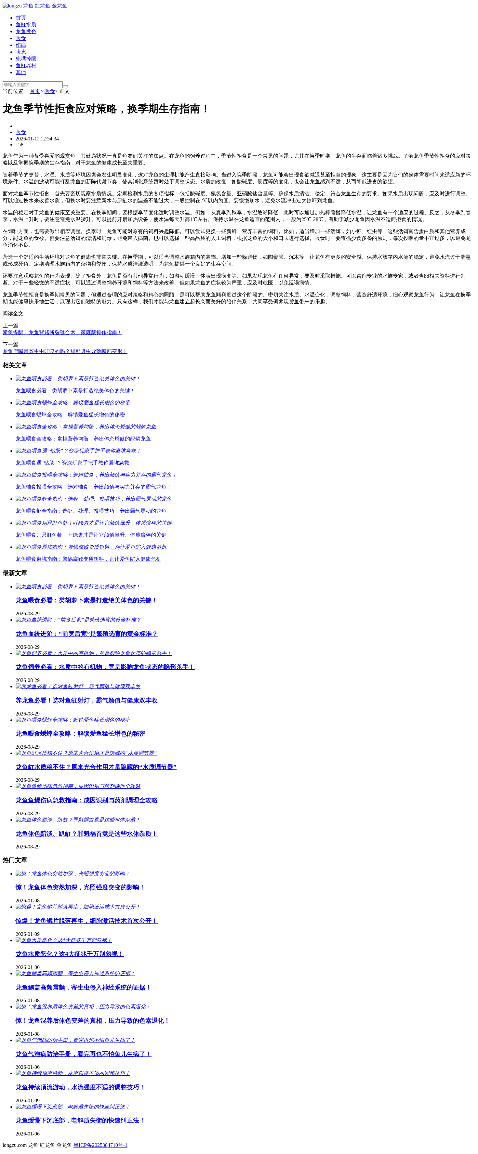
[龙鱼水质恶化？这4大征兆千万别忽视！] (64, 940)
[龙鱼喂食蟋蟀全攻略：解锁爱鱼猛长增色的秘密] (73, 720)
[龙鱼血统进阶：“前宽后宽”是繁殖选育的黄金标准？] (78, 620)
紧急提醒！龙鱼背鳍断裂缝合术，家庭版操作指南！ (62, 332)
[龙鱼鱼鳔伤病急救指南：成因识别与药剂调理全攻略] (78, 786)
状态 (21, 52)
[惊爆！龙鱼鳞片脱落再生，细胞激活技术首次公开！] (78, 907)
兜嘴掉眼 (26, 58)
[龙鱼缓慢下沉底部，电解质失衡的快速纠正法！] (73, 1106)
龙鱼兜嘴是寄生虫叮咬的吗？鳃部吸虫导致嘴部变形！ (65, 351)
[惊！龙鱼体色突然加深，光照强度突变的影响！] (73, 873)
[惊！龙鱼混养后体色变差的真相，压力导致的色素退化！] (83, 1006)
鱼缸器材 (26, 65)
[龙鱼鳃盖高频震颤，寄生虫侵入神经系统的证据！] (75, 973)
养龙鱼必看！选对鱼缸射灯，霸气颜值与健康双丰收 (87, 700)
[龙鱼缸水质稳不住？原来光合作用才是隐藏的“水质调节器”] (86, 753)
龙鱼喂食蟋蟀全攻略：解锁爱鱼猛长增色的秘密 (80, 733)
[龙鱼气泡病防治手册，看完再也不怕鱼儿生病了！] (75, 1040)
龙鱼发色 (26, 31)
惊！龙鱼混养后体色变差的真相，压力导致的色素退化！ (93, 1020)
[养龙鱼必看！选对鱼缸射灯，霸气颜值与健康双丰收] (78, 686)
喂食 (21, 38)
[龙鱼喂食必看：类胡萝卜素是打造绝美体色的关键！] (78, 586)
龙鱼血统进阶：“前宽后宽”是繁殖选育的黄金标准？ (87, 633)
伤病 (21, 45)
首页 (21, 17)
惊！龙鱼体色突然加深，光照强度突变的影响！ (80, 887)
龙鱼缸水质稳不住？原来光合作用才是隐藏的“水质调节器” (96, 767)
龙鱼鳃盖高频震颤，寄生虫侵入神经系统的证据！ (84, 987)
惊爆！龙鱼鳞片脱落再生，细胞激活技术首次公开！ (87, 920)
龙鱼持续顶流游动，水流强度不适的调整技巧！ (80, 1087)
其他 (21, 72)
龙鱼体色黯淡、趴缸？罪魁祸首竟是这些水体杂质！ (87, 833)
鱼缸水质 (26, 24)
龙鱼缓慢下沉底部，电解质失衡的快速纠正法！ (80, 1120)
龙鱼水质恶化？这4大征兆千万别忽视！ (70, 954)
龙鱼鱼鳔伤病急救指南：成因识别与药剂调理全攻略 (87, 800)
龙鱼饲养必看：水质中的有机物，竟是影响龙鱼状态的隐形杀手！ (105, 666)
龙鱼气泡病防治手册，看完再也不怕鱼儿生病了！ (84, 1054)
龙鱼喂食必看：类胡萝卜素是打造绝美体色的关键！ (87, 600)
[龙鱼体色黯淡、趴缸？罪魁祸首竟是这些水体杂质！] (78, 819)
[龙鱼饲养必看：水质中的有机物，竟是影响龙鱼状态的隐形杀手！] (94, 653)
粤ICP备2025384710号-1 (100, 1145)
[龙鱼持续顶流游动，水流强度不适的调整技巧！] (73, 1073)
